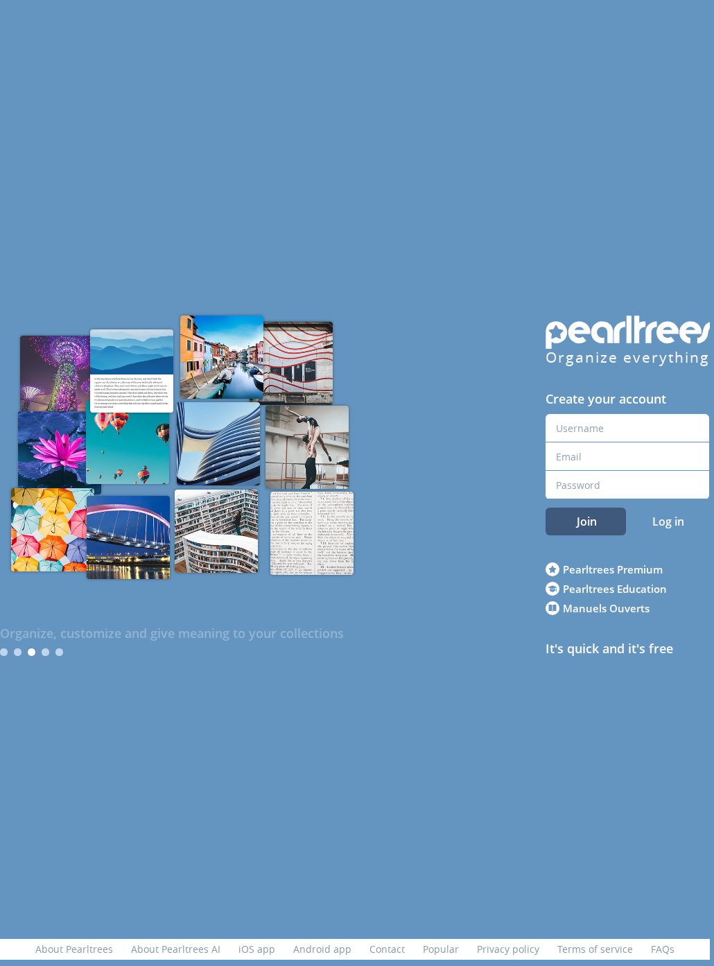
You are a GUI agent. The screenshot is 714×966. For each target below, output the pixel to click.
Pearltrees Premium (613, 569)
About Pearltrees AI (175, 949)
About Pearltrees (74, 949)
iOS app (256, 949)
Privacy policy (508, 949)
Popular (441, 949)
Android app (322, 949)
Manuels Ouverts (606, 608)
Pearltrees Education (615, 589)
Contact (387, 949)
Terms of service (595, 949)
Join (587, 521)
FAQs (662, 949)
